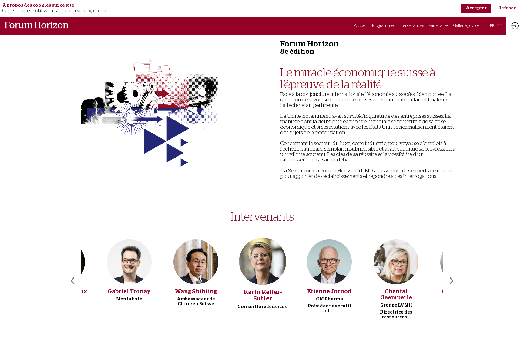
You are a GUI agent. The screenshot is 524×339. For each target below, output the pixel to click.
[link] (360, 26)
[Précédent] (73, 280)
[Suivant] (450, 280)
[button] (492, 26)
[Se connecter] (515, 26)
